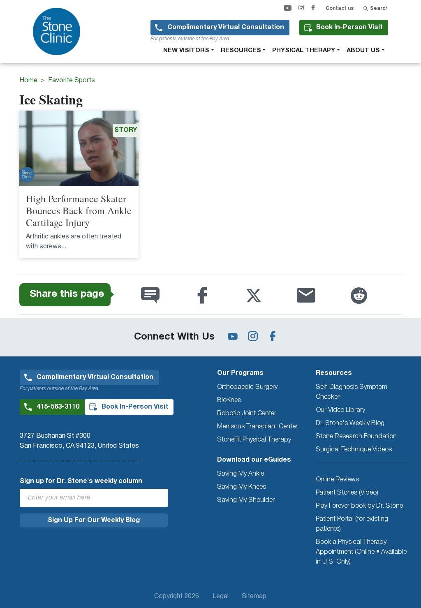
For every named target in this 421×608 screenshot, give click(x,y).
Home (28, 80)
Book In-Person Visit (349, 27)
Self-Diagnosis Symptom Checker (351, 392)
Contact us (340, 8)
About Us (363, 50)
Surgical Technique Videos (354, 450)
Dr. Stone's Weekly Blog (350, 423)
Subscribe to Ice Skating (22, 271)
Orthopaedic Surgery (247, 387)
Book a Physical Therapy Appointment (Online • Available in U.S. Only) (361, 552)
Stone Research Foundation (356, 436)
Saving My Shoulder (246, 500)
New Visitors (186, 50)
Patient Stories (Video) (347, 493)
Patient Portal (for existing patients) (352, 524)
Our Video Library (340, 410)
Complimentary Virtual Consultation (225, 27)
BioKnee (229, 400)
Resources (241, 50)
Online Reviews (337, 480)
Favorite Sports (71, 80)
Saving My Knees (241, 487)
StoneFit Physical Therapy (254, 440)
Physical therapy (303, 50)
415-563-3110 (58, 407)
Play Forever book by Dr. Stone (359, 506)
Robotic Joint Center (246, 413)
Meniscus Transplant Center (257, 427)
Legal (221, 596)
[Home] (60, 31)
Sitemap (254, 596)
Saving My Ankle (240, 474)
